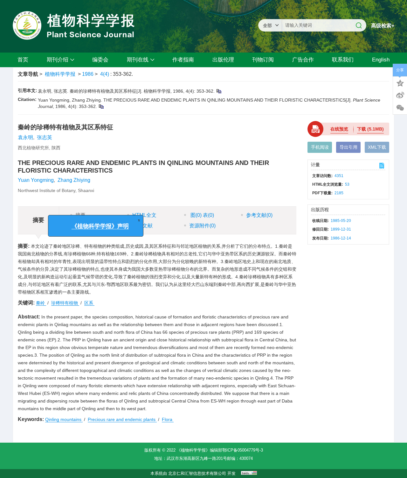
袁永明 (25, 137)
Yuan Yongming (36, 180)
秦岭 (41, 302)
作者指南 (183, 60)
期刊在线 (137, 60)
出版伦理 (223, 60)
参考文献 (259, 215)
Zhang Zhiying (74, 180)
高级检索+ (382, 25)
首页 (22, 60)
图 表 (201, 215)
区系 (89, 302)
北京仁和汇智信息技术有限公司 (197, 473)
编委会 (100, 60)
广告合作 (303, 60)
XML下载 (377, 147)
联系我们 (343, 60)
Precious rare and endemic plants (122, 419)
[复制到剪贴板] (219, 91)
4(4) (105, 74)
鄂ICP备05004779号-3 (242, 450)
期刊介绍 (57, 60)
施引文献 (142, 225)
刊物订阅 (263, 60)
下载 (370, 129)
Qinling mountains (64, 419)
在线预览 (339, 129)
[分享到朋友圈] (400, 108)
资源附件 (202, 225)
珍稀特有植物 (65, 302)
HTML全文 (144, 215)
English (381, 60)
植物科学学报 (60, 74)
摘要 (80, 215)
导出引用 (348, 147)
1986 (87, 74)
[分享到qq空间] (400, 82)
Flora (168, 419)
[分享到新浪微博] (400, 95)
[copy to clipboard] (101, 106)
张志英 (44, 137)
